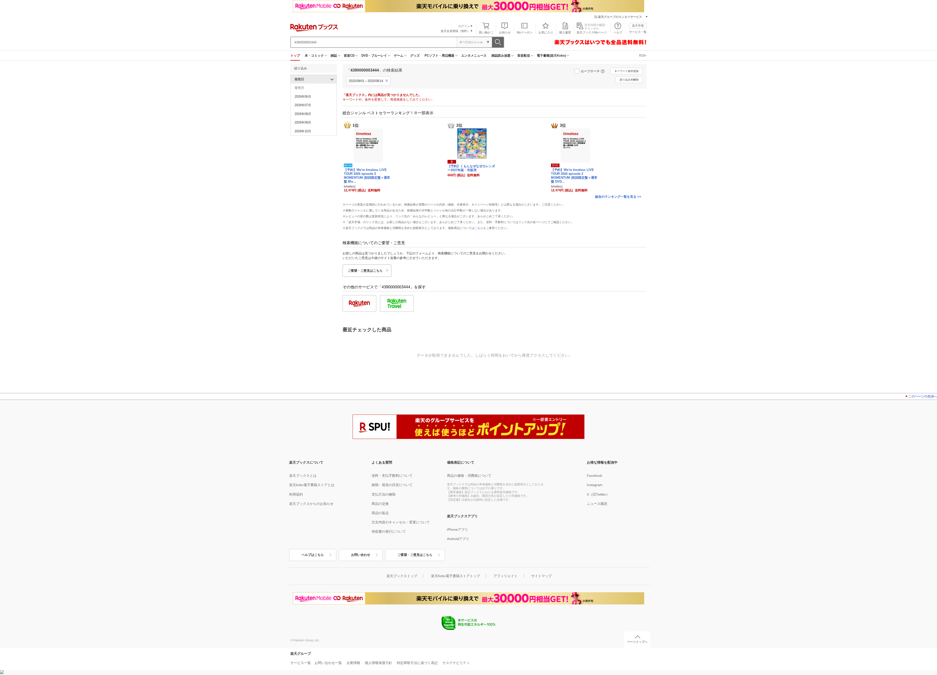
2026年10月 (303, 131)
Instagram (594, 485)
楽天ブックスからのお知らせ (311, 504)
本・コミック (314, 55)
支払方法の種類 (384, 494)
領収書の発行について (389, 531)
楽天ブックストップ (402, 576)
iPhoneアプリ (457, 529)
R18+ (643, 55)
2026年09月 (303, 122)
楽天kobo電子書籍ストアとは (311, 485)
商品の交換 (380, 504)
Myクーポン (524, 32)
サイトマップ (541, 576)
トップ (295, 55)
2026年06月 (303, 96)
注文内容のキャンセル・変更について (401, 522)
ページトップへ (637, 642)
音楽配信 (523, 55)
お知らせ (505, 32)
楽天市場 (638, 25)
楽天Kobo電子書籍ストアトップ (455, 576)
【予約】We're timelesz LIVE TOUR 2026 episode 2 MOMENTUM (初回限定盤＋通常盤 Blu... (367, 175)
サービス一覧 (638, 32)
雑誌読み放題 (500, 55)
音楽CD (349, 55)
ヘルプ (617, 32)
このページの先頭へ (922, 396)
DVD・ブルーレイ (374, 55)
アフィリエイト (506, 576)
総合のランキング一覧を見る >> (618, 196)
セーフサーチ (590, 71)
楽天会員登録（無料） (455, 31)
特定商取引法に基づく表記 (417, 663)
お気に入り (546, 32)
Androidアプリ (458, 539)
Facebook (594, 476)
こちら (478, 228)
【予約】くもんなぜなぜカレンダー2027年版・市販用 (471, 168)
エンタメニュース (474, 55)
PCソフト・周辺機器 (439, 55)
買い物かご (486, 32)
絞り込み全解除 (629, 79)
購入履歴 (565, 32)
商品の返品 (380, 513)
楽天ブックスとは (302, 476)
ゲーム (398, 55)
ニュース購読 (597, 504)
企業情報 (353, 663)
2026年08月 (303, 114)
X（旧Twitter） (598, 494)
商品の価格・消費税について (469, 476)
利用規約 (296, 494)
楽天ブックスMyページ (592, 32)
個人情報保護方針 (378, 663)
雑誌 (334, 55)
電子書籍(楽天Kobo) (551, 55)
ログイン (464, 26)
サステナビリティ (456, 663)
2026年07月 (303, 105)
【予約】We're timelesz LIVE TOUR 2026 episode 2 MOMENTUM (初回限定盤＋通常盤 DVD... (574, 175)
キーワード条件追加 (626, 71)
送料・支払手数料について (392, 476)
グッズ (415, 55)
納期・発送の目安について (392, 485)
